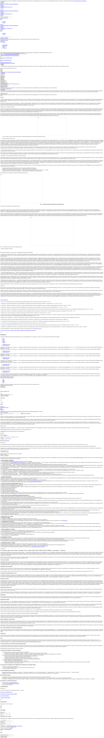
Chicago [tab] (4, 341)
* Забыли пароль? (27, 413)
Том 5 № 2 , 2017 (24, 53)
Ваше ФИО (2, 712)
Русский (4, 21)
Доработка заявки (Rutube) (5, 697)
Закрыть (2, 395)
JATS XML (10, 385)
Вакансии (2, 406)
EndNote (4, 377)
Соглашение (2, 411)
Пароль (1, 735)
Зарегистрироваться (8, 729)
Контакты (2, 409)
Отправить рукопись (4, 17)
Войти (22, 413)
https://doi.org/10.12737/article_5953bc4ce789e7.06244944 (10, 72)
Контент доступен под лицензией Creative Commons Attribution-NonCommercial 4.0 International (18, 330)
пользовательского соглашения (16, 725)
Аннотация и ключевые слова (5, 88)
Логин (1, 734)
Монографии (6, 10)
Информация (5, 44)
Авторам (2, 5)
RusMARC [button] (12, 377)
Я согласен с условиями (6, 725)
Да (0, 706)
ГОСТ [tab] (4, 338)
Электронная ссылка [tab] (6, 344)
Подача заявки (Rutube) (4, 695)
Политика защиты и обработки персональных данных (15, 411)
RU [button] (1, 19)
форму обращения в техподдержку (13, 683)
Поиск (1, 15)
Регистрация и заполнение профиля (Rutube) (8, 693)
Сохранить (6, 395)
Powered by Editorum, (34, 411)
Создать (6, 412)
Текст (4, 46)
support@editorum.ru (13, 682)
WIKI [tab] (4, 342)
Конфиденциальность (4, 407)
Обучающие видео (3, 6)
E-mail (1, 721)
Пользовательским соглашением (80, 0)
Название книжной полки (5, 394)
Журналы (2, 10)
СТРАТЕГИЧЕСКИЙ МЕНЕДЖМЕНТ (11, 54)
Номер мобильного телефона (5, 716)
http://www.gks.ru (38, 328)
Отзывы (1, 7)
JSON (4, 381)
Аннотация (5, 45)
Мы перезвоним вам (4, 686)
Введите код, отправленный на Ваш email (8, 726)
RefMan (8, 377)
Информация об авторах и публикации (7, 63)
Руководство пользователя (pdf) (6, 692)
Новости (2, 11)
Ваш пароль (2, 722)
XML (4, 380)
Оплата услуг (9, 6)
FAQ (1, 408)
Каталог (1, 9)
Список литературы (4, 299)
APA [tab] (3, 340)
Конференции (15, 10)
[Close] (0, 332)
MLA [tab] (4, 339)
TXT (3, 382)
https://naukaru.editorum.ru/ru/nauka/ (77, 457)
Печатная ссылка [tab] (6, 345)
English (4, 22)
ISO (3, 379)
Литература (5, 47)
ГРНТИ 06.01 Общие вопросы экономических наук (9, 55)
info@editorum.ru (6, 440)
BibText (1, 377)
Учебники (11, 10)
